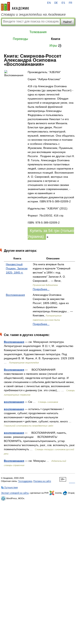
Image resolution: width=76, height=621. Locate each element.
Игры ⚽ (55, 45)
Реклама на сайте (42, 481)
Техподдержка (25, 481)
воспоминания (14, 401)
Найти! (67, 21)
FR (70, 3)
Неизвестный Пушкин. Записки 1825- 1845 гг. (16, 268)
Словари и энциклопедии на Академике (33, 14)
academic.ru (15, 6)
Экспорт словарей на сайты (15, 493)
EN (49, 3)
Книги (55, 39)
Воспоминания (15, 294)
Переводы (20, 39)
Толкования (38, 32)
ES (63, 3)
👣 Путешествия (9, 487)
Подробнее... (41, 289)
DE (56, 3)
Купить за (51, 233)
